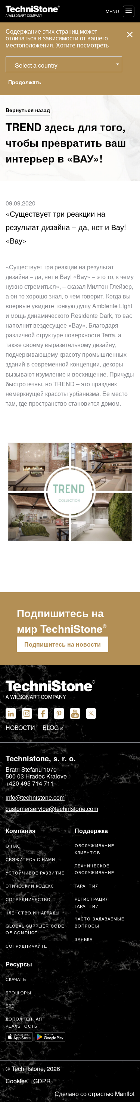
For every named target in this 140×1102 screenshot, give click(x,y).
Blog (51, 727)
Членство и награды (33, 913)
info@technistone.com (35, 798)
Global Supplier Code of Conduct (35, 929)
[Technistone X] (91, 713)
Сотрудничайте (26, 946)
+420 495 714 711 (30, 783)
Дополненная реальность (24, 1022)
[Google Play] (50, 1036)
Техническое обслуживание (94, 869)
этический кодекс (30, 886)
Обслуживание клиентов (94, 848)
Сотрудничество (28, 899)
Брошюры (18, 993)
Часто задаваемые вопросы (100, 922)
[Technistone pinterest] (59, 713)
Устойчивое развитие (35, 873)
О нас (13, 846)
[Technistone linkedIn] (11, 713)
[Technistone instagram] (27, 713)
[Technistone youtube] (75, 713)
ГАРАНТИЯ (87, 886)
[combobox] (64, 64)
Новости (20, 727)
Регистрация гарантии (92, 902)
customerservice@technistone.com (52, 809)
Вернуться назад (28, 110)
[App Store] (19, 1036)
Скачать (16, 979)
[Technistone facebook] (43, 713)
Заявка (84, 939)
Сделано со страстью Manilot (94, 1093)
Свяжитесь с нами (31, 859)
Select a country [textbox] (36, 65)
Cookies (17, 1081)
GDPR (42, 1081)
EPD (10, 1006)
